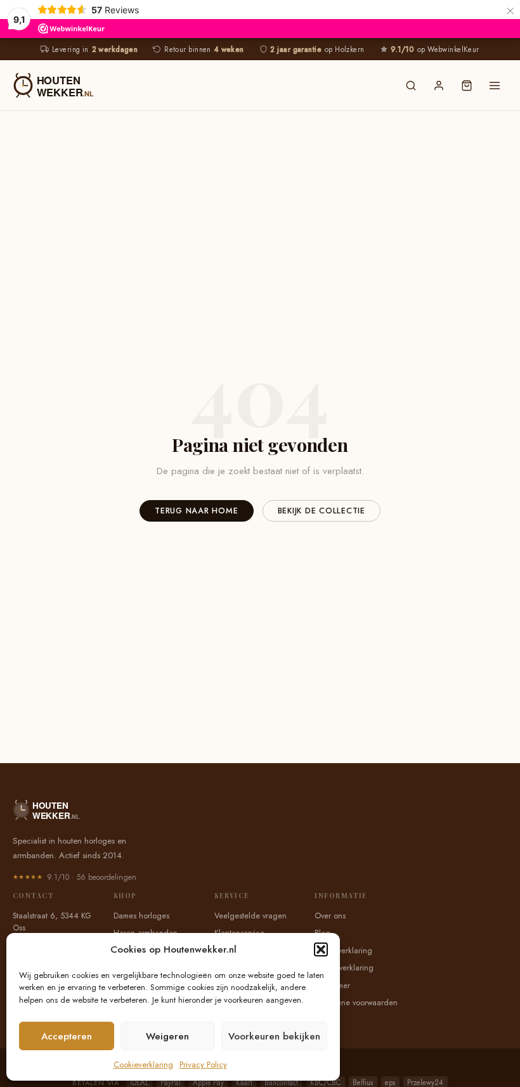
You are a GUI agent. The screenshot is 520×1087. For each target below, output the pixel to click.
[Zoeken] (411, 85)
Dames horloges (141, 916)
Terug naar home (196, 511)
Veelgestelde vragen (250, 916)
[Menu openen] (494, 85)
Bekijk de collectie (321, 511)
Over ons (330, 916)
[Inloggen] (439, 85)
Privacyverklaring (343, 950)
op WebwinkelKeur (435, 49)
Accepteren (66, 1036)
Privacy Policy (203, 1064)
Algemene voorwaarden (356, 1002)
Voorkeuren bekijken (274, 1036)
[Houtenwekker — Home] (200, 86)
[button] (321, 949)
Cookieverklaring (143, 1064)
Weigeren (167, 1036)
